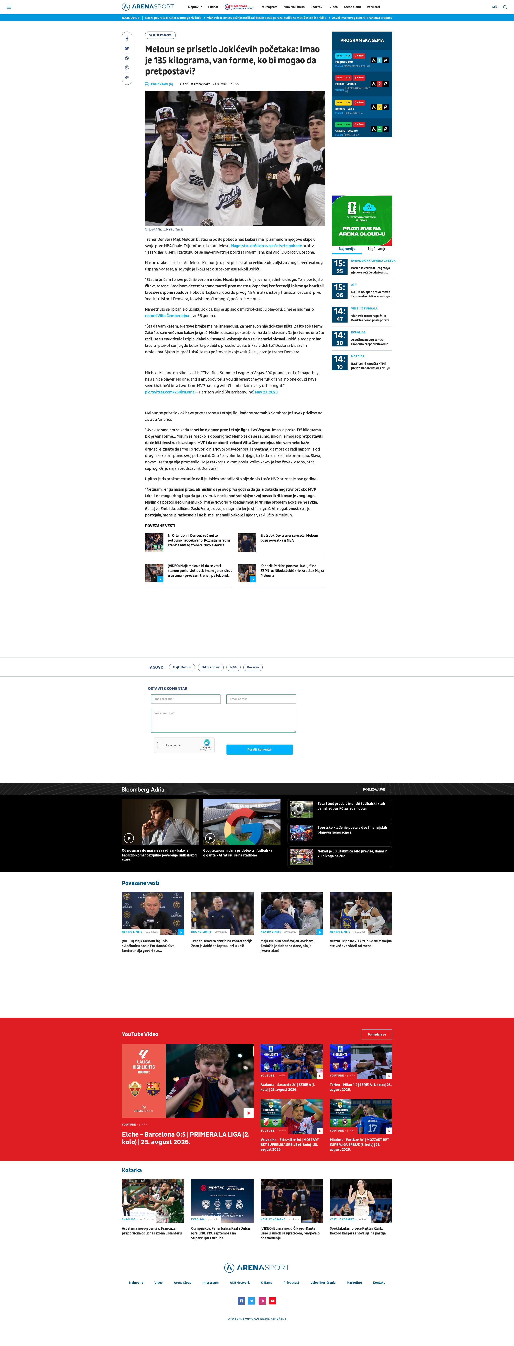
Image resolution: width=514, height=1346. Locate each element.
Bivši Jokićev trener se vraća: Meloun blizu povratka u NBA (289, 538)
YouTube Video (140, 1034)
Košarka (253, 667)
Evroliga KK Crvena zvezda (373, 260)
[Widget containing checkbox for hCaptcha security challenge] (184, 745)
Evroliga (358, 332)
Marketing (354, 1283)
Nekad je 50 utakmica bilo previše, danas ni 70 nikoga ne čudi (353, 853)
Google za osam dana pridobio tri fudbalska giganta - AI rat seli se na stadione (237, 853)
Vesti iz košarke (160, 35)
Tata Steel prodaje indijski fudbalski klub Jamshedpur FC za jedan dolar (351, 806)
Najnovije (195, 7)
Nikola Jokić (211, 667)
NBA (233, 667)
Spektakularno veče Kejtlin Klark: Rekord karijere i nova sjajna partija (358, 1231)
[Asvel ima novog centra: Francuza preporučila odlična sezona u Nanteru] (153, 1201)
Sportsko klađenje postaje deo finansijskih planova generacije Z (352, 830)
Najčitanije (377, 248)
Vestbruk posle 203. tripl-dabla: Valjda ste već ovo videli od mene (361, 943)
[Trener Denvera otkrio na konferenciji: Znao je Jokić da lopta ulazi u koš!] (222, 913)
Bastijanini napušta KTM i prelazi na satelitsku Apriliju (370, 366)
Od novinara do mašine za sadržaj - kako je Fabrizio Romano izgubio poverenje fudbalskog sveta (159, 855)
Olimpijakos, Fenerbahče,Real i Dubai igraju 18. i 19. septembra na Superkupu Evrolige (220, 1233)
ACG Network (240, 1283)
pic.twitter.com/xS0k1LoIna (169, 392)
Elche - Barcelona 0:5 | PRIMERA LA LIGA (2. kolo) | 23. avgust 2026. (186, 1138)
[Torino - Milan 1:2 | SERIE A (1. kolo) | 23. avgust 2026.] (361, 1061)
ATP (354, 284)
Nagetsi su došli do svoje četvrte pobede (266, 246)
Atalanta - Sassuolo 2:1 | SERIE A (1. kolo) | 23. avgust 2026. (288, 1087)
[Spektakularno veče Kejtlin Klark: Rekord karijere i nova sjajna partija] (361, 1201)
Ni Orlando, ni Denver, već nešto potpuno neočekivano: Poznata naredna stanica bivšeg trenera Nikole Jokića (199, 540)
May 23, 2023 (266, 392)
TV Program (268, 7)
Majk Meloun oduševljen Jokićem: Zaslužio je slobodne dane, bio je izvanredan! (287, 946)
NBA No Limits (294, 7)
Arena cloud (352, 7)
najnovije (136, 1283)
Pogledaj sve (374, 790)
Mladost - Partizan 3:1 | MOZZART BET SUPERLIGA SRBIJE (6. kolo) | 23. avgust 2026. (359, 1145)
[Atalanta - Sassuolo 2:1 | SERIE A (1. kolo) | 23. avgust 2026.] (292, 1061)
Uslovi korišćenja (323, 1283)
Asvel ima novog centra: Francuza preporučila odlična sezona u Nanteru (352, 18)
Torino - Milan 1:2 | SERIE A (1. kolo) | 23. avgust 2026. (361, 1087)
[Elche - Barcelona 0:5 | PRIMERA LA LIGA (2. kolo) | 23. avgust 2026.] (188, 1081)
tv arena (237, 1319)
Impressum (211, 1283)
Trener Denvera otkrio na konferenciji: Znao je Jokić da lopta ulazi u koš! (221, 943)
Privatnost (291, 1283)
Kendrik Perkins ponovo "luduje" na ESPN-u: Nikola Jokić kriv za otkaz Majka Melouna (292, 571)
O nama (266, 1283)
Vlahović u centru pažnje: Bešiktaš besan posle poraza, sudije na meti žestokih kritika (236, 18)
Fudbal (213, 7)
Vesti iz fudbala (364, 308)
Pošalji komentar (259, 750)
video (158, 1283)
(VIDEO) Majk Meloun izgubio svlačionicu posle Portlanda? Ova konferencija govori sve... (148, 946)
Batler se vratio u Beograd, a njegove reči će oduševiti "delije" (370, 270)
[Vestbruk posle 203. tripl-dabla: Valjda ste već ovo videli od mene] (361, 913)
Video (333, 7)
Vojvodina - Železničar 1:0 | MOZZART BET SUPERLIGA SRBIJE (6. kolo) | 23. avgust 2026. (290, 1145)
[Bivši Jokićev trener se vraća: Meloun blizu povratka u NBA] (247, 542)
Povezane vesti (160, 525)
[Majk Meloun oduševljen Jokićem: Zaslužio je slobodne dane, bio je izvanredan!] (292, 913)
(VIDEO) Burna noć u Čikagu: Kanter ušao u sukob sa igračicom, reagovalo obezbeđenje (290, 1233)
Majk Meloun (182, 667)
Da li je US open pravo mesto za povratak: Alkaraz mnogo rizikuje (370, 294)
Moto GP (358, 356)
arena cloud (182, 1283)
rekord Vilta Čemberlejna (167, 315)
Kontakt (379, 1283)
